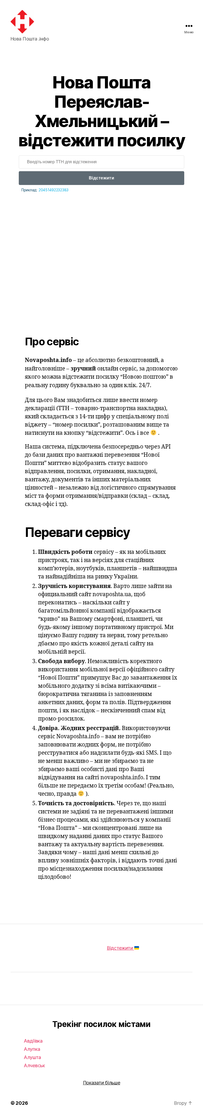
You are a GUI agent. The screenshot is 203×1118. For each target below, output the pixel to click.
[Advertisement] (101, 252)
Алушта (32, 1057)
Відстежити (101, 178)
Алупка (32, 1049)
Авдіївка (33, 1041)
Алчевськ (34, 1065)
